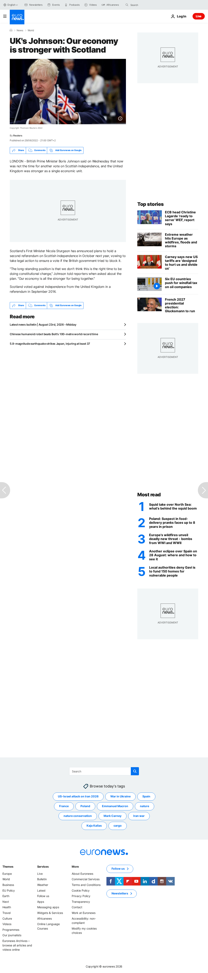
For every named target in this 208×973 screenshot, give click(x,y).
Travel (6, 912)
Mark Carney (112, 815)
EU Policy (8, 890)
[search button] (127, 5)
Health (6, 907)
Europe (7, 873)
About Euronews (82, 873)
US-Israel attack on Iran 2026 (78, 796)
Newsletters (120, 893)
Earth (5, 896)
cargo (118, 825)
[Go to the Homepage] (17, 17)
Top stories (150, 204)
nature (144, 806)
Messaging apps (48, 907)
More (75, 866)
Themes (7, 866)
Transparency (81, 901)
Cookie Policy (81, 890)
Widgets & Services (50, 912)
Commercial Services (86, 879)
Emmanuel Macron (115, 806)
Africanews (44, 918)
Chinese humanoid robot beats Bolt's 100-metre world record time (54, 334)
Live (199, 16)
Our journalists (11, 935)
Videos (6, 924)
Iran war (139, 815)
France (64, 806)
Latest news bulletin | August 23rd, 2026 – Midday (43, 324)
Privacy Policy (81, 896)
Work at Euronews (83, 912)
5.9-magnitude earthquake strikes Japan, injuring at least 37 (50, 343)
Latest (41, 890)
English (11, 4)
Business (8, 884)
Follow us (43, 896)
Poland (85, 806)
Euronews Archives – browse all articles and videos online (17, 945)
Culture (7, 918)
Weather (42, 884)
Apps (40, 901)
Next (5, 901)
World (31, 30)
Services (43, 866)
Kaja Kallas (94, 825)
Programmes (10, 929)
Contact (77, 907)
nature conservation (78, 815)
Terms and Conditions (86, 884)
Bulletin (42, 879)
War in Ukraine (120, 796)
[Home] (11, 30)
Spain (146, 796)
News (20, 30)
